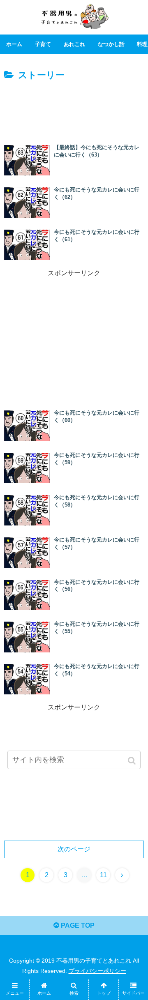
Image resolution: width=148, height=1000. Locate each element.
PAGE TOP (77, 925)
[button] (133, 761)
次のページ (74, 849)
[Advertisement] (74, 108)
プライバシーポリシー (97, 971)
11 (103, 874)
